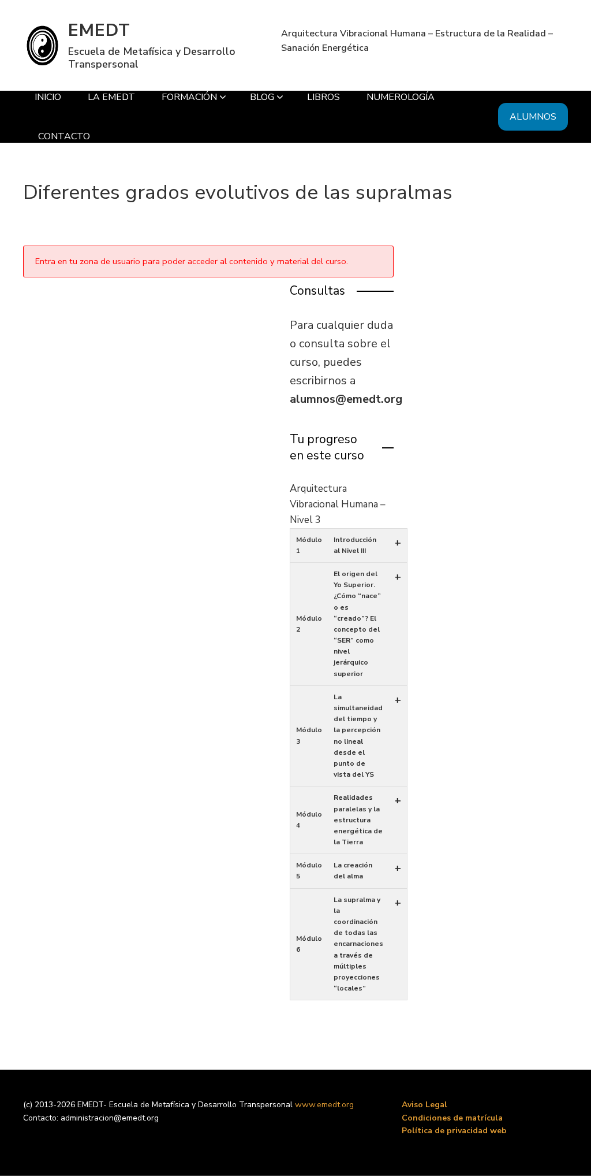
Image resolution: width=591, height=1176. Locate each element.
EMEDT (99, 30)
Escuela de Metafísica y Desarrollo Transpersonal (151, 57)
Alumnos (533, 116)
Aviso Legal (424, 1104)
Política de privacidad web (454, 1130)
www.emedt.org (324, 1104)
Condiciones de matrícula (452, 1117)
